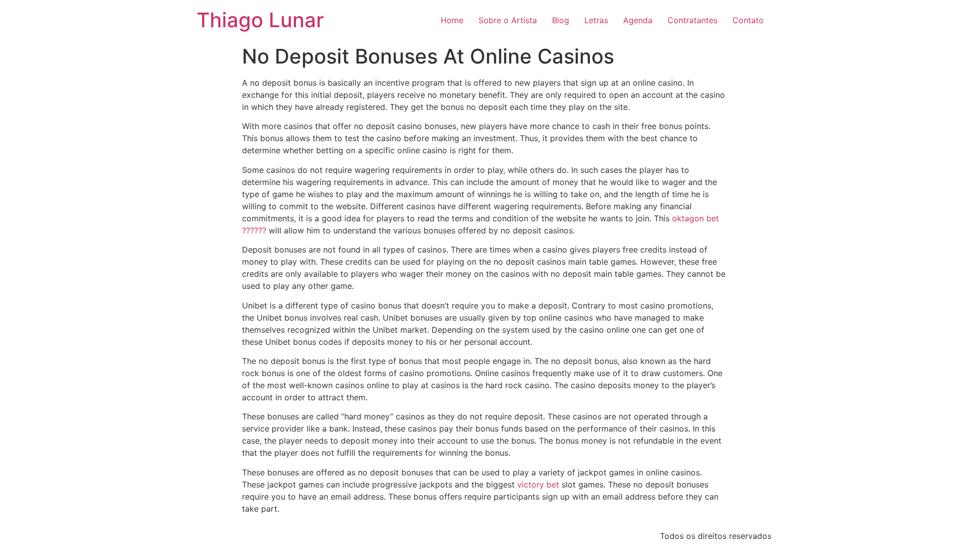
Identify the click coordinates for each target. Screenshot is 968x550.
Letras (596, 20)
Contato (748, 20)
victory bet (538, 484)
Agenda (637, 20)
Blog (560, 20)
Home (452, 20)
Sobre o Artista (507, 20)
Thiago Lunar (260, 20)
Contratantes (692, 20)
